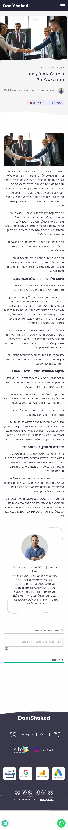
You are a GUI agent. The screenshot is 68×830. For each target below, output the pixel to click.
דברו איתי (13, 734)
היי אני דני (57, 734)
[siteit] (21, 749)
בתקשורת (27, 734)
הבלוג (43, 734)
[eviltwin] (44, 749)
